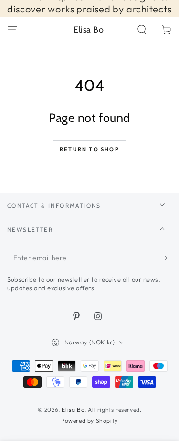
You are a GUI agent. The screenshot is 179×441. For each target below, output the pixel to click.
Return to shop (89, 149)
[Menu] (12, 30)
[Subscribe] (166, 258)
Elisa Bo (73, 409)
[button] (141, 30)
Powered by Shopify (89, 420)
